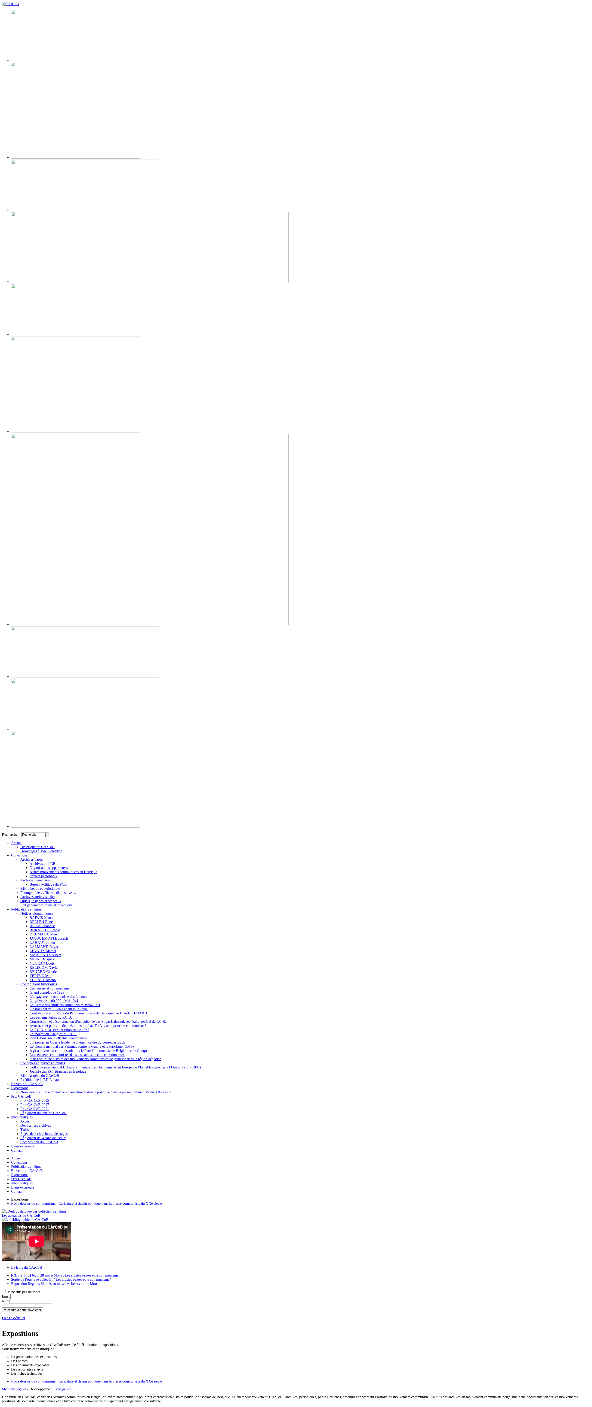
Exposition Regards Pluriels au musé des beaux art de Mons (54, 1284)
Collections (19, 855)
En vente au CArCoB (27, 1084)
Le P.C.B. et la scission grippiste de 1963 (59, 1030)
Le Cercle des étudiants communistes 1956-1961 (65, 1005)
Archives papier (31, 859)
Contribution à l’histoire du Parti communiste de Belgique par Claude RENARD (88, 1013)
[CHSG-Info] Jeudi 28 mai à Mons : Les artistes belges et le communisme (64, 1275)
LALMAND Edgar (44, 947)
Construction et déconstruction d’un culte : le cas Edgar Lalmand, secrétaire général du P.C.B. (98, 1021)
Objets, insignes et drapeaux (40, 901)
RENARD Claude (43, 972)
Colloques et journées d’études (42, 1063)
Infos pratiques (22, 1117)
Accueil (16, 843)
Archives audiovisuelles (37, 897)
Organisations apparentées (49, 868)
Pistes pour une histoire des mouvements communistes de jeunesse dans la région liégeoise (95, 1059)
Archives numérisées (35, 880)
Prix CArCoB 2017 (34, 1105)
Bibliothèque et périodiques (40, 888)
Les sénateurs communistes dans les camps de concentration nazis (77, 1055)
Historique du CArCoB (37, 847)
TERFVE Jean (40, 976)
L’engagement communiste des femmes (58, 997)
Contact (16, 1150)
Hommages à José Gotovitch (41, 851)
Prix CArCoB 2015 (34, 1100)
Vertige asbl (63, 1389)
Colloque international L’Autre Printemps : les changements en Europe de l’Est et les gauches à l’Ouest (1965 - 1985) (115, 1067)
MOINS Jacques (42, 959)
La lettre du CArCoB (26, 1267)
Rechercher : (11, 834)
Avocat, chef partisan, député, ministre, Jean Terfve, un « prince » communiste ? (88, 1026)
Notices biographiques (36, 913)
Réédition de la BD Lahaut (40, 1080)
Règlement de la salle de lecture (43, 1138)
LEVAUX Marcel (43, 951)
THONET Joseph (43, 980)
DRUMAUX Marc (44, 934)
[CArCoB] (10, 4)
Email (6, 1296)
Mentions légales (14, 1389)
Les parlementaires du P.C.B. (51, 1017)
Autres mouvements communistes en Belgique (63, 872)
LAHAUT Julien (42, 942)
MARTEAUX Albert (45, 955)
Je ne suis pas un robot (23, 1292)
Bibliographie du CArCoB (39, 1075)
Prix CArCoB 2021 (34, 1109)
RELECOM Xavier (44, 967)
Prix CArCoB (21, 1096)
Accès (24, 1121)
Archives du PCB (43, 863)
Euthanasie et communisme (49, 988)
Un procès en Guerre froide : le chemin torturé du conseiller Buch (77, 1042)
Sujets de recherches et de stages (44, 1134)
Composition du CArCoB (39, 1142)
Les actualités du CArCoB (21, 1215)
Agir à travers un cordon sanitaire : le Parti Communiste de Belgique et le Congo (88, 1051)
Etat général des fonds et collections (46, 905)
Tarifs (24, 1130)
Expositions (19, 1088)
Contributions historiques (38, 984)
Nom (5, 1301)
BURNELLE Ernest (45, 930)
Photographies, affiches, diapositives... (48, 893)
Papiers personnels (43, 876)
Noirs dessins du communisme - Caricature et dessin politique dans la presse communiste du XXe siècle (95, 1092)
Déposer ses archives (35, 1125)
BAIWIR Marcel (42, 918)
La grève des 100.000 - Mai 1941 (54, 1001)
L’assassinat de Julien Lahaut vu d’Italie (59, 1009)
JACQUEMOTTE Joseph (49, 938)
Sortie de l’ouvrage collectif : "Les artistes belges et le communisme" (61, 1279)
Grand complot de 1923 (47, 992)
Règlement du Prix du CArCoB (43, 1113)
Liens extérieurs (22, 1146)
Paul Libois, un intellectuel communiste (58, 1038)
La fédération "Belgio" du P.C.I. (53, 1034)
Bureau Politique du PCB (48, 884)
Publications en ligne (26, 909)
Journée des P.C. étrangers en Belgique (58, 1071)
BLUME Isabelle (42, 926)
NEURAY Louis (42, 963)
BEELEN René (41, 922)
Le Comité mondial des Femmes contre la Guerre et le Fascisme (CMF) (82, 1046)
